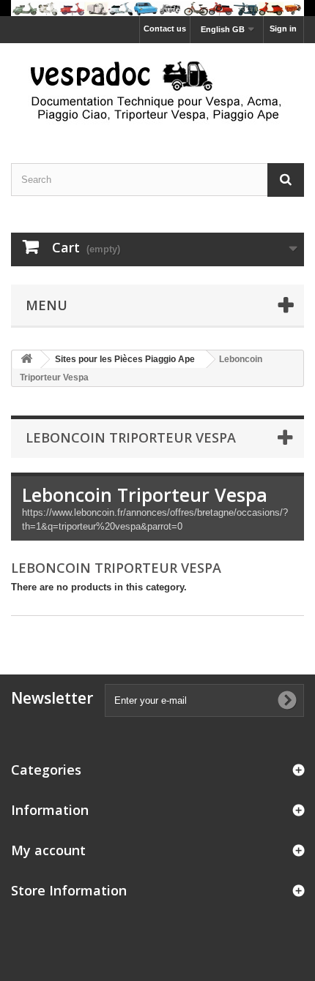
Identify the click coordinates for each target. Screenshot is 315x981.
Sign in (283, 28)
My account (48, 850)
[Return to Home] (26, 359)
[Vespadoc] (157, 90)
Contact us (165, 28)
